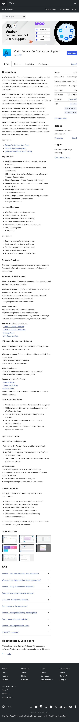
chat (75, 104)
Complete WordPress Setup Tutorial (18, 151)
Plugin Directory (7, 9)
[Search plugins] (24, 17)
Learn (43, 669)
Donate (63, 676)
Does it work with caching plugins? (15, 619)
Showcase (25, 669)
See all (74, 138)
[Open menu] (75, 3)
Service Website (9, 382)
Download (72, 53)
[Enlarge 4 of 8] (14, 547)
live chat (67, 112)
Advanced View (60, 118)
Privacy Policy (8, 333)
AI (71, 104)
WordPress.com (9, 686)
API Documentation (10, 336)
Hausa (9, 707)
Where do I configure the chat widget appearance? (21, 580)
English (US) (73, 99)
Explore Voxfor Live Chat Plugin (17, 145)
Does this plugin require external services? (18, 593)
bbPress (6, 694)
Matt (5, 690)
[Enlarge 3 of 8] (48, 538)
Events (62, 672)
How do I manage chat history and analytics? (19, 613)
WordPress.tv (47, 680)
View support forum (62, 157)
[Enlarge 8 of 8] (31, 556)
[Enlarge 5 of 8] (31, 547)
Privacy (5, 680)
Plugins (24, 676)
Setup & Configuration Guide (15, 148)
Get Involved (65, 669)
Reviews (17, 64)
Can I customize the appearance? (14, 606)
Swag (63, 680)
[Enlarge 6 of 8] (48, 547)
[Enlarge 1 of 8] (14, 538)
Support (74, 64)
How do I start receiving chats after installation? (20, 574)
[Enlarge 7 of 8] (14, 556)
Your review (59, 138)
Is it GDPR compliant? (10, 632)
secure (74, 112)
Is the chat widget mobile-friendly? (15, 600)
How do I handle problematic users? (15, 626)
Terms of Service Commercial (14, 330)
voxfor (19, 55)
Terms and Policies (10, 385)
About (4, 669)
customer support (70, 108)
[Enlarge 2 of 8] (31, 538)
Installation (29, 64)
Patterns (24, 680)
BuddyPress (7, 697)
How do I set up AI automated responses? (18, 587)
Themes (24, 672)
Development (43, 64)
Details (6, 64)
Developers (45, 676)
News (4, 672)
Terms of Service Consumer (13, 327)
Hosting (5, 676)
